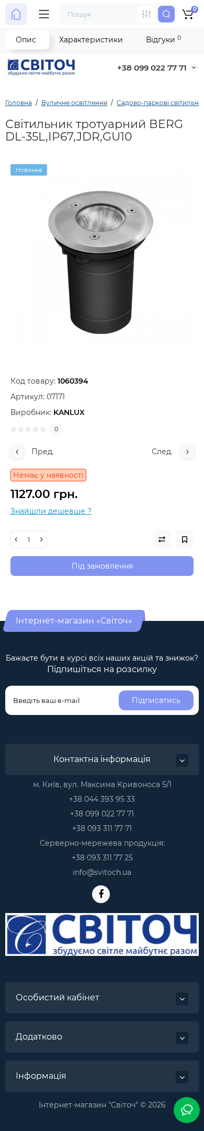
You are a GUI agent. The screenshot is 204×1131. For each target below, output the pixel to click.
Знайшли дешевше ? (51, 511)
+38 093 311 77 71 (102, 828)
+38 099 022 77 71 (152, 68)
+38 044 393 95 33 (102, 799)
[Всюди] (146, 14)
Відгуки (163, 39)
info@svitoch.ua (102, 872)
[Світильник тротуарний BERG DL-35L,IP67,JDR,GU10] (102, 255)
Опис (26, 39)
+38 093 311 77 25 (102, 857)
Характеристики (91, 39)
